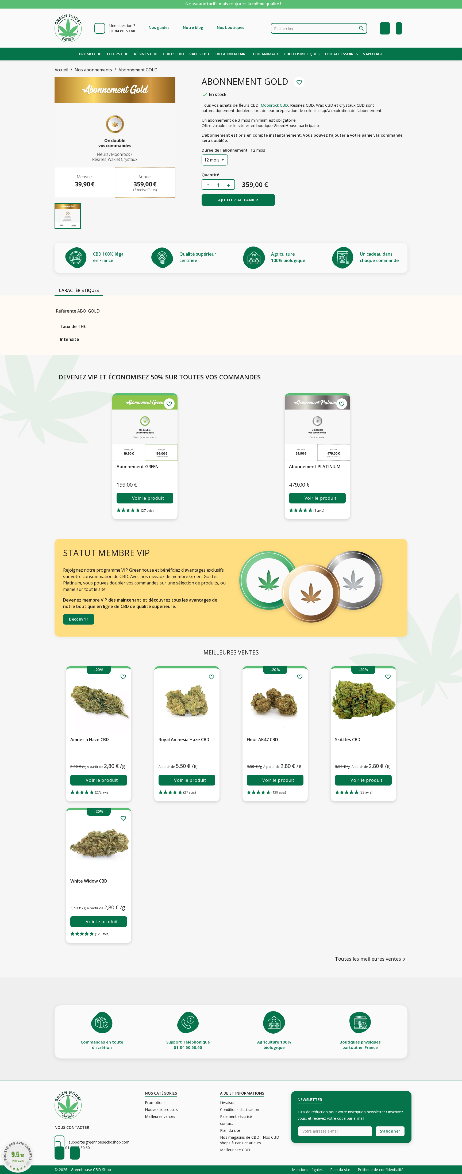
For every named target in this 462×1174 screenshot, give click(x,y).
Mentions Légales (308, 1169)
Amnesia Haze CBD (89, 739)
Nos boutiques (230, 27)
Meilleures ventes (160, 1116)
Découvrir (78, 619)
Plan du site (230, 1130)
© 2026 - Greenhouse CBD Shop (83, 1169)
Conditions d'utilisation (239, 1109)
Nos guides (159, 27)
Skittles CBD (347, 739)
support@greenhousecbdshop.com (99, 1142)
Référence (66, 311)
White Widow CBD (88, 881)
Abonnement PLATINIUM (314, 466)
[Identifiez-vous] (385, 28)
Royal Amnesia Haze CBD (184, 739)
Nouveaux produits (161, 1109)
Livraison (228, 1102)
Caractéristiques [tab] (79, 290)
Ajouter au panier (238, 199)
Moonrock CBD (274, 105)
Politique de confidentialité (380, 1169)
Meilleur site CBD (235, 1149)
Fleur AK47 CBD (262, 739)
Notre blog (193, 27)
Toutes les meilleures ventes (371, 959)
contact (226, 1123)
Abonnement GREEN (138, 466)
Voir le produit (148, 498)
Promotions (155, 1102)
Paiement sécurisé (236, 1116)
